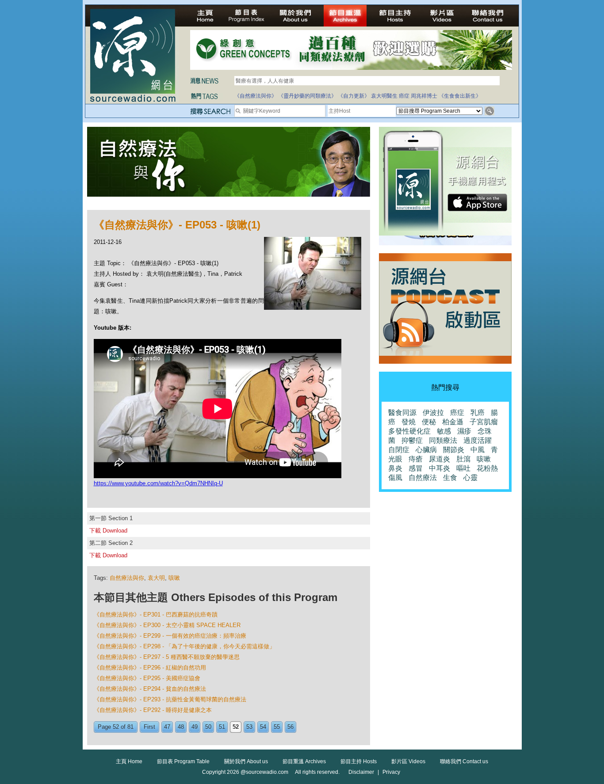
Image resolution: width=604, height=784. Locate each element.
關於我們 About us (246, 761)
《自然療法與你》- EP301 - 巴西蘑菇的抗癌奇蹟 (156, 614)
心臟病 (426, 449)
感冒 (416, 468)
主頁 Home (129, 761)
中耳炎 (439, 468)
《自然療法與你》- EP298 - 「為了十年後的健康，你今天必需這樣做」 (184, 646)
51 (222, 726)
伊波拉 (433, 412)
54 (263, 726)
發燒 (408, 422)
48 (181, 726)
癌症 (404, 96)
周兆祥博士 (424, 96)
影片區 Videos (408, 761)
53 (249, 726)
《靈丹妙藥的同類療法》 (307, 96)
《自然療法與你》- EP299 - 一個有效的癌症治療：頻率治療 (170, 635)
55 (277, 726)
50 (208, 726)
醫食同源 (402, 412)
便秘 (429, 422)
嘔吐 (463, 468)
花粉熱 (487, 468)
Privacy (391, 772)
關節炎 (453, 449)
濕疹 (464, 431)
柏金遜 (452, 422)
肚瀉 (463, 459)
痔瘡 (416, 459)
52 (236, 726)
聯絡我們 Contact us (464, 761)
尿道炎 (439, 459)
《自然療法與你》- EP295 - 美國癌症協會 (147, 678)
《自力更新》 (354, 96)
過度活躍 (477, 440)
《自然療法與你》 (255, 96)
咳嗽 (174, 578)
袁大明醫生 (384, 96)
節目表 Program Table (183, 761)
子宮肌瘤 (484, 422)
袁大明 (156, 578)
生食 (450, 477)
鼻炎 (395, 468)
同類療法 (443, 440)
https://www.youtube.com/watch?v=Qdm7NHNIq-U (158, 483)
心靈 (470, 477)
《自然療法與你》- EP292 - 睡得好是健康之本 (153, 710)
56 (290, 726)
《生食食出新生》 (460, 96)
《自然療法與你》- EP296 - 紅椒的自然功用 (150, 667)
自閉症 (398, 449)
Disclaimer (361, 772)
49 (194, 726)
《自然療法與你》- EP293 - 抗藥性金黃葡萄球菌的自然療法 (170, 699)
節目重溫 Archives (304, 761)
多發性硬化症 (409, 431)
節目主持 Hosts (358, 761)
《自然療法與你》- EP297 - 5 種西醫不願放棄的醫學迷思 (167, 657)
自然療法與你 (127, 578)
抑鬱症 (412, 440)
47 (167, 726)
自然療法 (423, 477)
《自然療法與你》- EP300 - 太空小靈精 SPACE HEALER (167, 625)
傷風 (395, 477)
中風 (477, 449)
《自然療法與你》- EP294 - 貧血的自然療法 (150, 688)
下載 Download (108, 530)
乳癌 (477, 412)
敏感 (444, 431)
